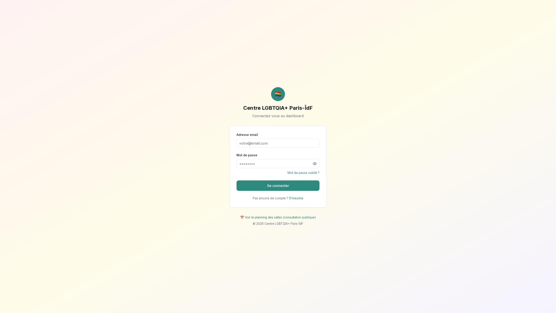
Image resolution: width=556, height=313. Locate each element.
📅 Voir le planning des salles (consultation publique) (278, 217)
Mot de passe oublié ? (303, 173)
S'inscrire (296, 198)
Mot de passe (247, 155)
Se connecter (278, 185)
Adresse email (247, 135)
